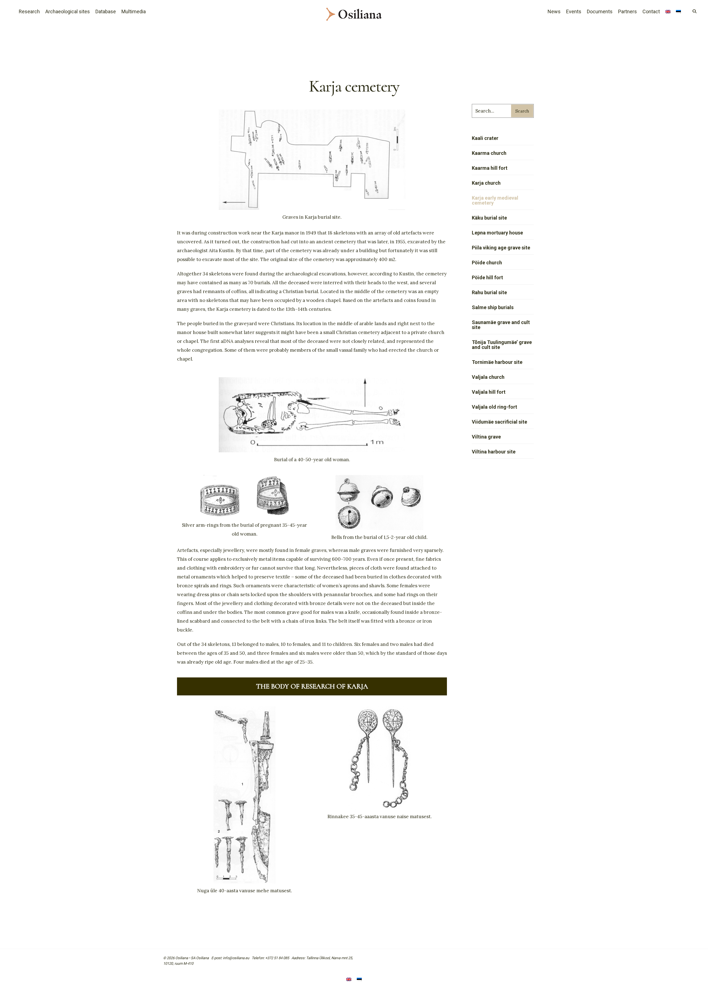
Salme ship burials (493, 307)
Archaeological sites (67, 11)
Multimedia (133, 11)
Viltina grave (486, 437)
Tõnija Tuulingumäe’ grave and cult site (502, 344)
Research (29, 11)
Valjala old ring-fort (494, 407)
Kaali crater (485, 138)
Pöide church (487, 262)
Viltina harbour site (494, 452)
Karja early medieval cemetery (495, 200)
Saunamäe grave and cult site (501, 324)
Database (105, 11)
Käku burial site (489, 218)
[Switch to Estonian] (678, 12)
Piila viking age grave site (501, 248)
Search (522, 111)
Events (573, 11)
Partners (627, 11)
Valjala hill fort (489, 392)
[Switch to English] (348, 980)
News (554, 11)
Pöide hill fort (487, 277)
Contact (651, 11)
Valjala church (488, 377)
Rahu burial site (489, 292)
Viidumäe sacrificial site (499, 422)
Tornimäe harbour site (497, 362)
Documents (600, 11)
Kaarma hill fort (489, 168)
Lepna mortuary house (497, 233)
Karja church (486, 183)
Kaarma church (489, 153)
